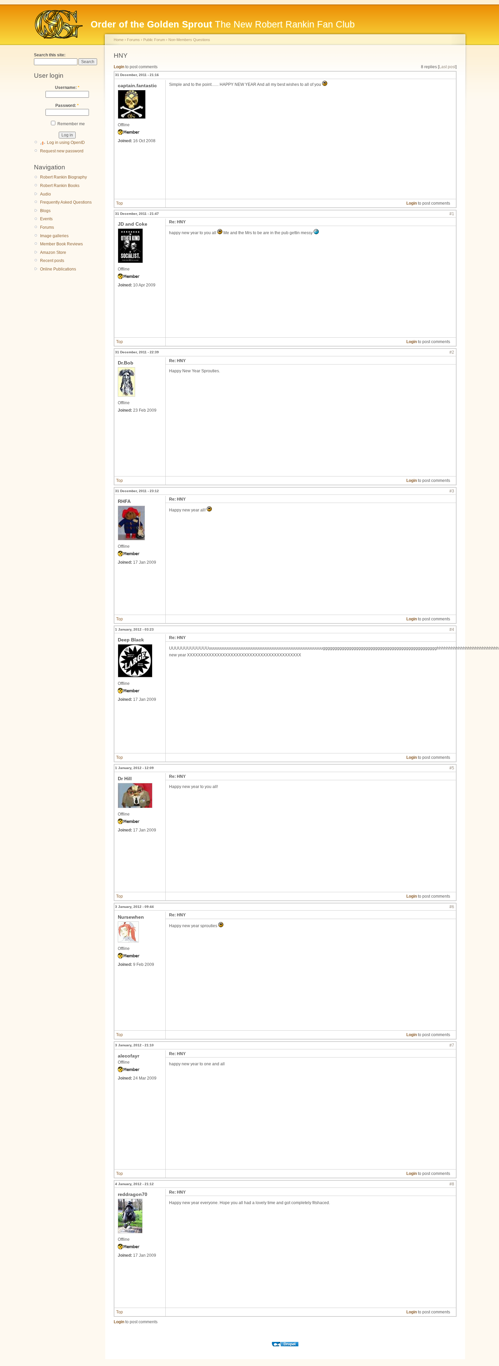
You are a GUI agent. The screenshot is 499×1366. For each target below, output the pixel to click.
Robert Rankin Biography (63, 177)
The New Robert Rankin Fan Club (223, 24)
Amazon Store (53, 252)
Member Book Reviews (61, 244)
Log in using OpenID (66, 142)
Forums (47, 227)
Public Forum (154, 40)
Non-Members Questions (189, 40)
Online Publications (58, 269)
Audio (45, 194)
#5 (451, 768)
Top (119, 203)
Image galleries (54, 235)
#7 (451, 1045)
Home (119, 40)
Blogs (45, 210)
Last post (447, 66)
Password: (67, 105)
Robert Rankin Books (59, 185)
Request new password (62, 151)
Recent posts (52, 260)
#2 (451, 352)
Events (46, 219)
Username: (67, 87)
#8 (451, 1184)
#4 (451, 629)
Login (119, 66)
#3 (451, 491)
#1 (451, 213)
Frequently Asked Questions (66, 202)
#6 (451, 906)
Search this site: (50, 55)
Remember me (70, 123)
